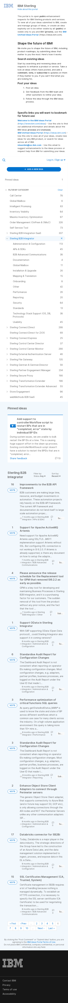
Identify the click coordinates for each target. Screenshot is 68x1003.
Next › (41, 928)
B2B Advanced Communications (34, 563)
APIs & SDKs (38, 519)
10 (27, 928)
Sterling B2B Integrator (33, 613)
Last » (51, 928)
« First (13, 923)
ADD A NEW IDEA (35, 169)
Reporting (38, 777)
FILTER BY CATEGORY (18, 190)
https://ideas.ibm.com (54, 132)
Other (40, 614)
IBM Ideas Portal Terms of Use (41, 942)
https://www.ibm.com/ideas (31, 123)
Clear (60, 190)
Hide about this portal (28, 9)
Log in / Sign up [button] (55, 159)
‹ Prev (23, 923)
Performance (39, 735)
